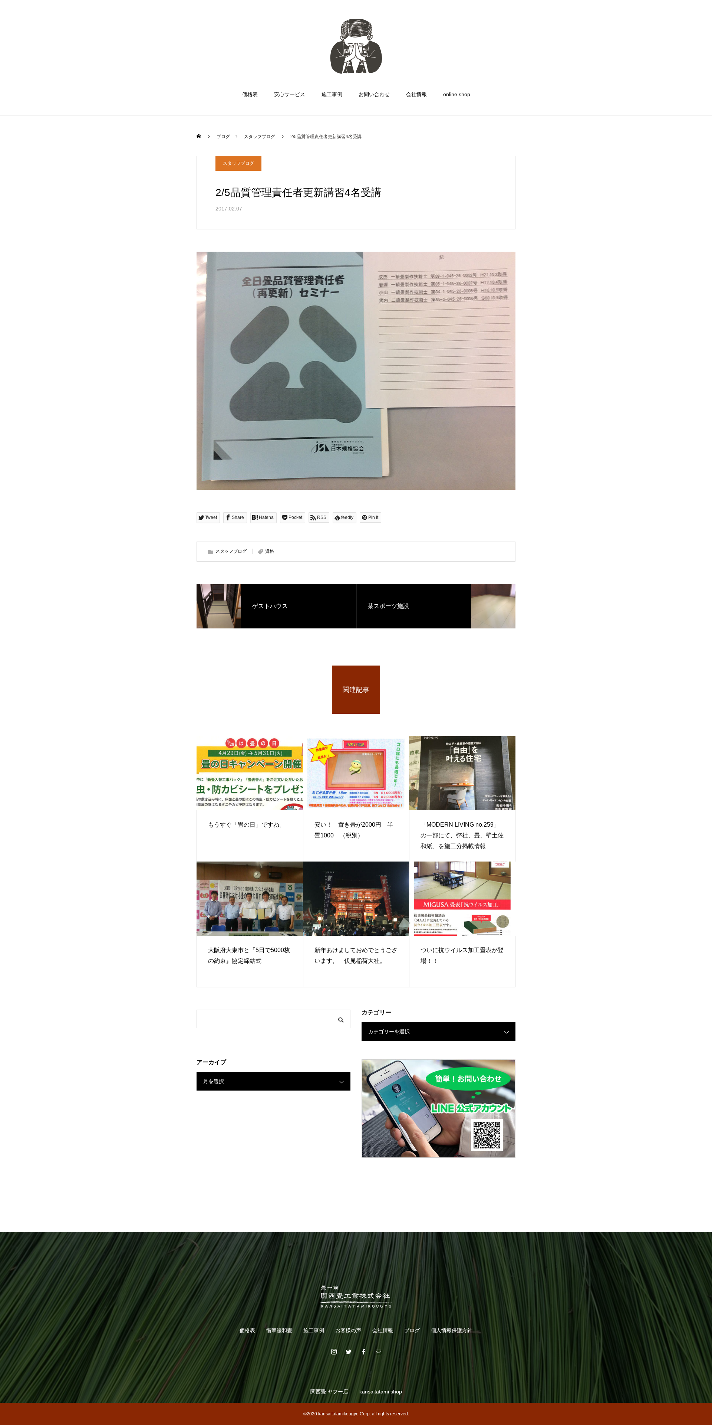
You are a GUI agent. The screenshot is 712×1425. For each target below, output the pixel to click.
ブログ (412, 1330)
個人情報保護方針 (451, 1330)
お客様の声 (348, 1330)
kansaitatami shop (380, 1392)
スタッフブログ (238, 163)
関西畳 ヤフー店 (329, 1392)
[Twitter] (348, 1351)
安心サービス (289, 94)
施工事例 (332, 94)
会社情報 (416, 94)
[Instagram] (333, 1351)
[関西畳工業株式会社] (356, 46)
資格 (269, 551)
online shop (456, 94)
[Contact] (378, 1351)
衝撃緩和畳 (279, 1330)
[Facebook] (363, 1351)
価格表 (250, 94)
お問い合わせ (374, 94)
